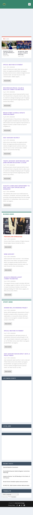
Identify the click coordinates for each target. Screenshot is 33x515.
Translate (13, 497)
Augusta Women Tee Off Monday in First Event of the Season (16, 477)
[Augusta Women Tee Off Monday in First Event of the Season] (9, 45)
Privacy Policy (11, 505)
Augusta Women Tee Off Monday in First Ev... (8, 52)
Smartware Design (19, 503)
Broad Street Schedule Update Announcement (14, 113)
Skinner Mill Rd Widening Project (16, 308)
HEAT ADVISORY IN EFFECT (11, 138)
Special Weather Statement (13, 65)
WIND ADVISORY (9, 254)
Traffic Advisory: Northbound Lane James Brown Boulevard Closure (16, 161)
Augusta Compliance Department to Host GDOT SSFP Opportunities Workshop (16, 187)
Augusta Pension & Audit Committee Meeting (13, 278)
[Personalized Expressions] (16, 226)
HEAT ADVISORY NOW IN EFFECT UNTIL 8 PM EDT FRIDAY (17, 354)
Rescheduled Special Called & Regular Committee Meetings (13, 88)
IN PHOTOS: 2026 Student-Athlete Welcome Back (16, 485)
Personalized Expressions (13, 236)
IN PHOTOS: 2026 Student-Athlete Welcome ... (23, 53)
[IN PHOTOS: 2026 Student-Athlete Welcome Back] (23, 45)
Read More (7, 80)
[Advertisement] (16, 22)
